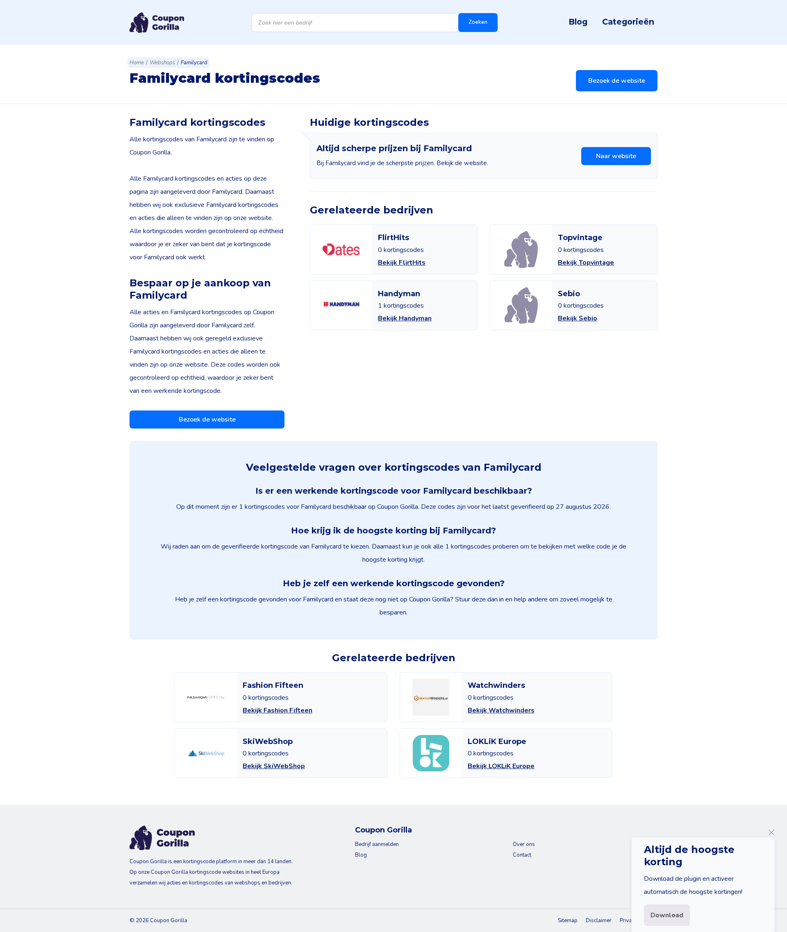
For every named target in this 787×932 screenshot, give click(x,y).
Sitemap (568, 920)
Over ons (524, 844)
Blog (578, 22)
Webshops (162, 62)
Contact (522, 855)
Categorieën (628, 22)
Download (667, 915)
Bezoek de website (616, 80)
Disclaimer (599, 920)
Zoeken (478, 22)
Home (137, 62)
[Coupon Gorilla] (157, 22)
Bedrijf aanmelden (377, 844)
